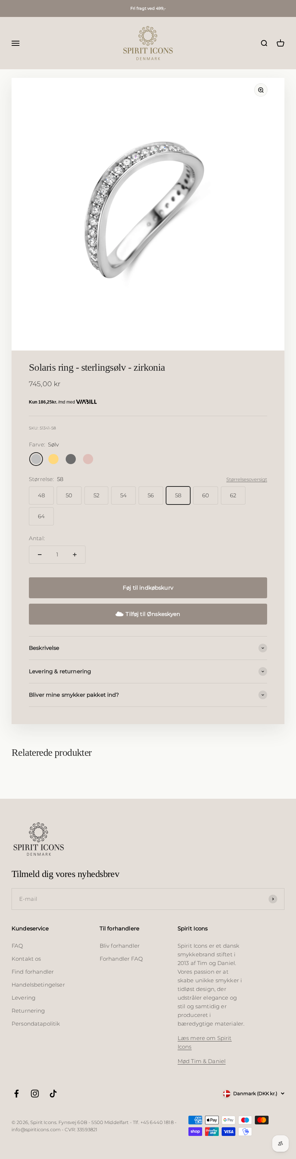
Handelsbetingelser (38, 984)
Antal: (37, 538)
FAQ (17, 945)
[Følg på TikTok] (53, 1093)
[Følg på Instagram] (35, 1093)
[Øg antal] (74, 554)
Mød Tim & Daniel (202, 1061)
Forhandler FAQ (121, 958)
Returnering (28, 1010)
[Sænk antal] (39, 554)
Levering (23, 997)
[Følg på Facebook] (16, 1093)
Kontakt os (26, 958)
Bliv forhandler (120, 945)
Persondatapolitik (36, 1023)
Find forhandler (33, 971)
